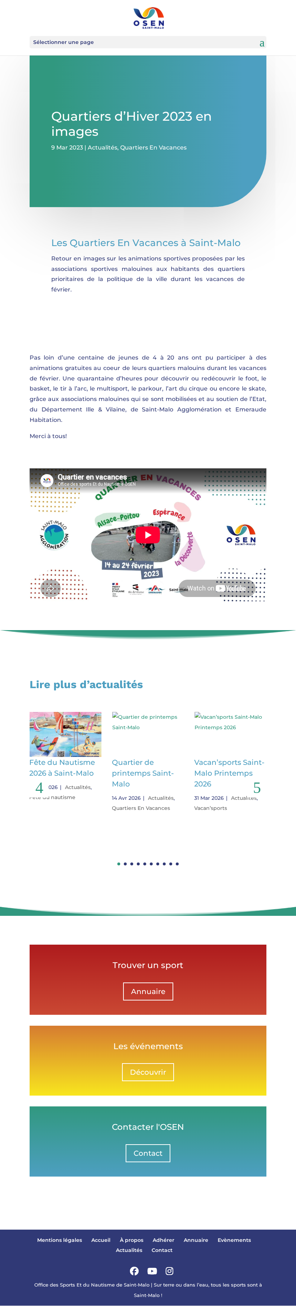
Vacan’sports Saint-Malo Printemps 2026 (229, 773)
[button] (256, 787)
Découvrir (148, 1072)
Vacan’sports (210, 808)
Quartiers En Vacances (153, 147)
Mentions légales (59, 1240)
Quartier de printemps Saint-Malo (143, 773)
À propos (131, 1240)
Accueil (100, 1240)
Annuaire (148, 991)
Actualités (102, 147)
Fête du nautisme (52, 797)
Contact (148, 1153)
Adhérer (163, 1240)
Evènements (234, 1240)
